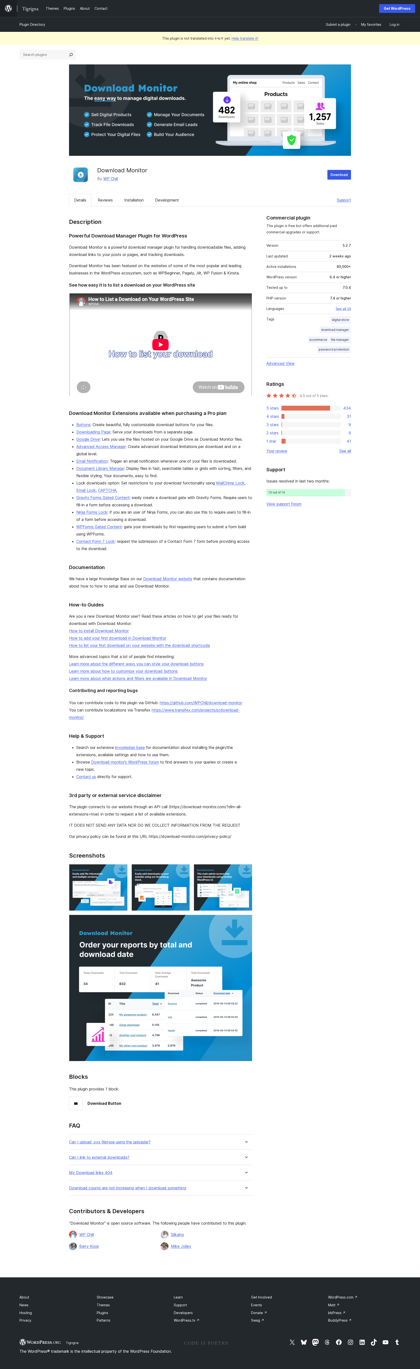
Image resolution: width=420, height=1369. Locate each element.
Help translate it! (245, 38)
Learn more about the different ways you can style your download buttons (136, 663)
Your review (276, 450)
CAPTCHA (107, 490)
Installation (134, 200)
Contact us (86, 776)
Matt (334, 1305)
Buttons (83, 424)
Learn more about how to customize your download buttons (123, 671)
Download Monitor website (167, 578)
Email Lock (86, 490)
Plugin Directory (32, 24)
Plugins (102, 1313)
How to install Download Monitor (99, 630)
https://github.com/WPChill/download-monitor (201, 702)
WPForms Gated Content (99, 526)
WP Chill (110, 178)
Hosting (25, 1313)
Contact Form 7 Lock (95, 541)
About (24, 1297)
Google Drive (88, 439)
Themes (103, 1305)
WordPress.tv (187, 1320)
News (23, 1305)
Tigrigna (72, 1343)
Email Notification (92, 461)
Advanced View (280, 363)
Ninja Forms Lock (91, 512)
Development (167, 200)
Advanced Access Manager (101, 446)
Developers (183, 1313)
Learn (178, 1297)
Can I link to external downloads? (99, 1157)
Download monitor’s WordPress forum (125, 762)
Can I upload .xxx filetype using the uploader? (109, 1142)
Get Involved (261, 1297)
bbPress (337, 1313)
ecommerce (318, 340)
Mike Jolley (181, 1246)
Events (256, 1305)
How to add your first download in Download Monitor (117, 638)
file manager (340, 340)
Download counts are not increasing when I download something (127, 1188)
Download (339, 175)
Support (344, 200)
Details (80, 200)
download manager (335, 330)
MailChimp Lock (230, 483)
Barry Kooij (89, 1246)
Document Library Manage (100, 468)
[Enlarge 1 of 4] (121, 870)
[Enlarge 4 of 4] (245, 921)
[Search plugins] (71, 55)
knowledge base (130, 747)
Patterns (103, 1320)
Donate (259, 1313)
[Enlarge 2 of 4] (183, 870)
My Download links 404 (91, 1172)
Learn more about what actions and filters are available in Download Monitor (138, 678)
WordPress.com (343, 1297)
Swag (257, 1320)
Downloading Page (93, 432)
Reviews (105, 200)
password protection (334, 349)
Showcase (105, 1297)
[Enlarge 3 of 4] (245, 870)
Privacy (25, 1320)
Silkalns (177, 1234)
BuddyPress (340, 1320)
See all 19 (343, 309)
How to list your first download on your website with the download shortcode (139, 645)
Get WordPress (397, 8)
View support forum (283, 503)
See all (345, 450)
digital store (340, 320)
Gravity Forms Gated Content (103, 497)
